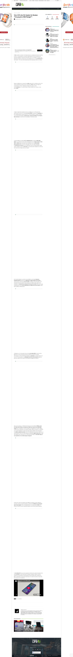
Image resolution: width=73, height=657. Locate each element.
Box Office (51, 43)
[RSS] (58, 0)
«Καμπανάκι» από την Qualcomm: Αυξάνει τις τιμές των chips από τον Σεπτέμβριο (54, 51)
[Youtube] (57, 0)
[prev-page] (14, 633)
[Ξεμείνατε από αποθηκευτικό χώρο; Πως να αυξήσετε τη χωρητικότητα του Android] (19, 626)
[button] (58, 9)
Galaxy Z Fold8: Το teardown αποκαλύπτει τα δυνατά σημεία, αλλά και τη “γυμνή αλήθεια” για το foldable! (28, 629)
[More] (52, 604)
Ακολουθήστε (52, 16)
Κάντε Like (47, 16)
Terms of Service (33, 656)
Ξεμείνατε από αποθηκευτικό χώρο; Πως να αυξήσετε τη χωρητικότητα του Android (18, 629)
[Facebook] (55, 0)
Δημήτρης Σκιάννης (23, 609)
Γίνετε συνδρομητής (57, 16)
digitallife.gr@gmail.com (40, 647)
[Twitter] (56, 0)
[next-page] (15, 633)
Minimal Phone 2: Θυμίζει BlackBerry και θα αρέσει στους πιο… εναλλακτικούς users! (38, 629)
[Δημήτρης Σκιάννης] (14, 19)
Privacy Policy (28, 656)
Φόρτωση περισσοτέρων (52, 54)
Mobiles (29, 627)
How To (19, 627)
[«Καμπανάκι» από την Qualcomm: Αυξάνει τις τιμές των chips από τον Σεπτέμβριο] (47, 51)
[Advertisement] (52, 62)
